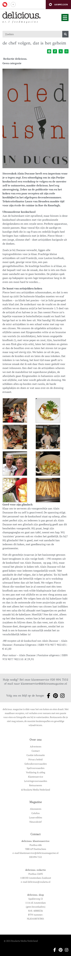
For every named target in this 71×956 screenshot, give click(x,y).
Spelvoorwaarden (35, 768)
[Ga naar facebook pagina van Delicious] (47, 695)
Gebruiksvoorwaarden (35, 763)
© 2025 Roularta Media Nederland (21, 940)
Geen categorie (11, 63)
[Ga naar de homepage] (21, 15)
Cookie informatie (35, 755)
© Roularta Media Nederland (35, 789)
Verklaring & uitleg (35, 772)
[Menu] (65, 17)
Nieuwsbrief (35, 821)
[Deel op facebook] (55, 51)
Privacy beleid (35, 759)
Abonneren (35, 808)
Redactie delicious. (15, 59)
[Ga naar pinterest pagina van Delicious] (54, 695)
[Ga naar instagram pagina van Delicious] (61, 695)
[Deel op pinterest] (49, 51)
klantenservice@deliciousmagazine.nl (44, 683)
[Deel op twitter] (61, 51)
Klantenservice (35, 776)
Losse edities (35, 817)
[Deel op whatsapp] (66, 51)
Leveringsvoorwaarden (35, 781)
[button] (58, 4)
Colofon (35, 813)
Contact (36, 750)
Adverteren (35, 746)
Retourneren (35, 785)
